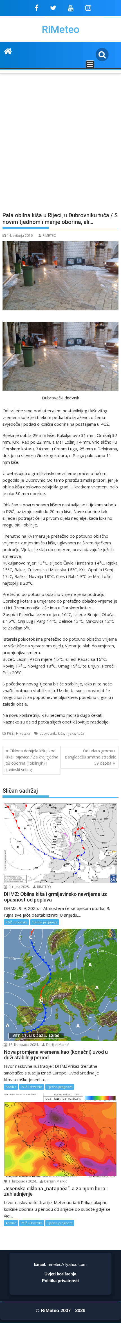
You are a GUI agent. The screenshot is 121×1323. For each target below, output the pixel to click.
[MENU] (90, 64)
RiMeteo (60, 30)
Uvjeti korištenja (60, 1274)
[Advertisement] (60, 145)
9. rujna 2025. (19, 886)
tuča (80, 733)
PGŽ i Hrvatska (18, 733)
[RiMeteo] (8, 50)
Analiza (11, 1087)
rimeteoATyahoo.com (67, 1264)
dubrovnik (47, 733)
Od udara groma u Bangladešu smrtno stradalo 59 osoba (90, 757)
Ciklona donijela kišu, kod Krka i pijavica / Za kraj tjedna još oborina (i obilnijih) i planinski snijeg (31, 760)
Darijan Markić (57, 1044)
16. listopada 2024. (23, 1044)
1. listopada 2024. (22, 1181)
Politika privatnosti (60, 1280)
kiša (61, 733)
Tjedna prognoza (44, 922)
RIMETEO (49, 235)
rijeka (70, 733)
